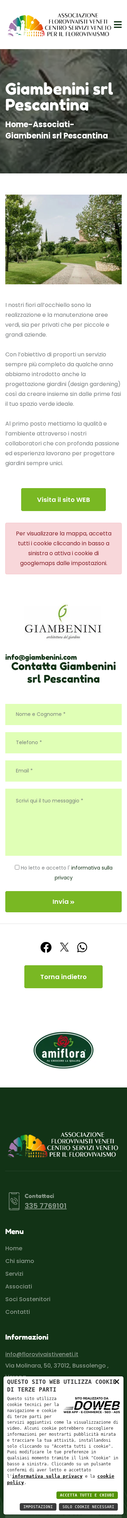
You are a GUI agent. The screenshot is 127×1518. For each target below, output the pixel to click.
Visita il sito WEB (63, 499)
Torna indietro (63, 976)
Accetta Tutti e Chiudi (87, 1495)
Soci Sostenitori (27, 1299)
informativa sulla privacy (47, 1476)
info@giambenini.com (41, 657)
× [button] (117, 1381)
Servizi (14, 1274)
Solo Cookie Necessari (88, 1507)
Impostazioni (38, 1507)
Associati (51, 124)
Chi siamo (19, 1261)
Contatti (17, 1312)
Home (16, 124)
